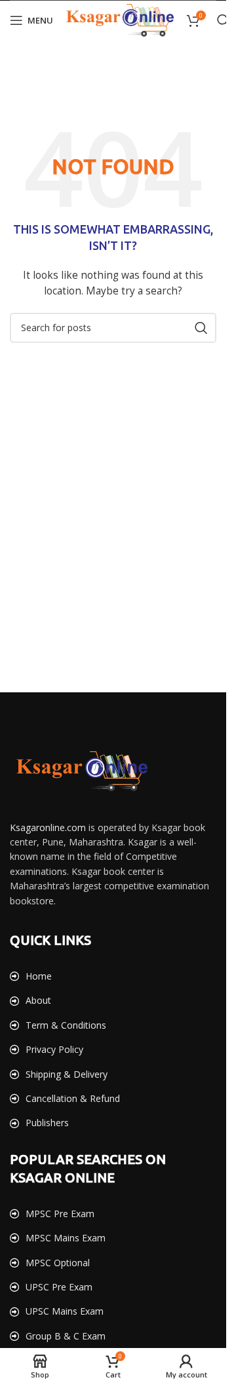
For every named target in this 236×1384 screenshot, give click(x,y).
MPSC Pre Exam (60, 1213)
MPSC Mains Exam (66, 1238)
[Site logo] (120, 19)
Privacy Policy (54, 1049)
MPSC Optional (58, 1262)
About (38, 1000)
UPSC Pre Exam (59, 1287)
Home (39, 976)
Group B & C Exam (66, 1336)
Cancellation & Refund (73, 1098)
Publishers (47, 1122)
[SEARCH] (201, 328)
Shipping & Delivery (67, 1074)
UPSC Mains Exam (65, 1311)
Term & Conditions (66, 1025)
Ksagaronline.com (48, 827)
